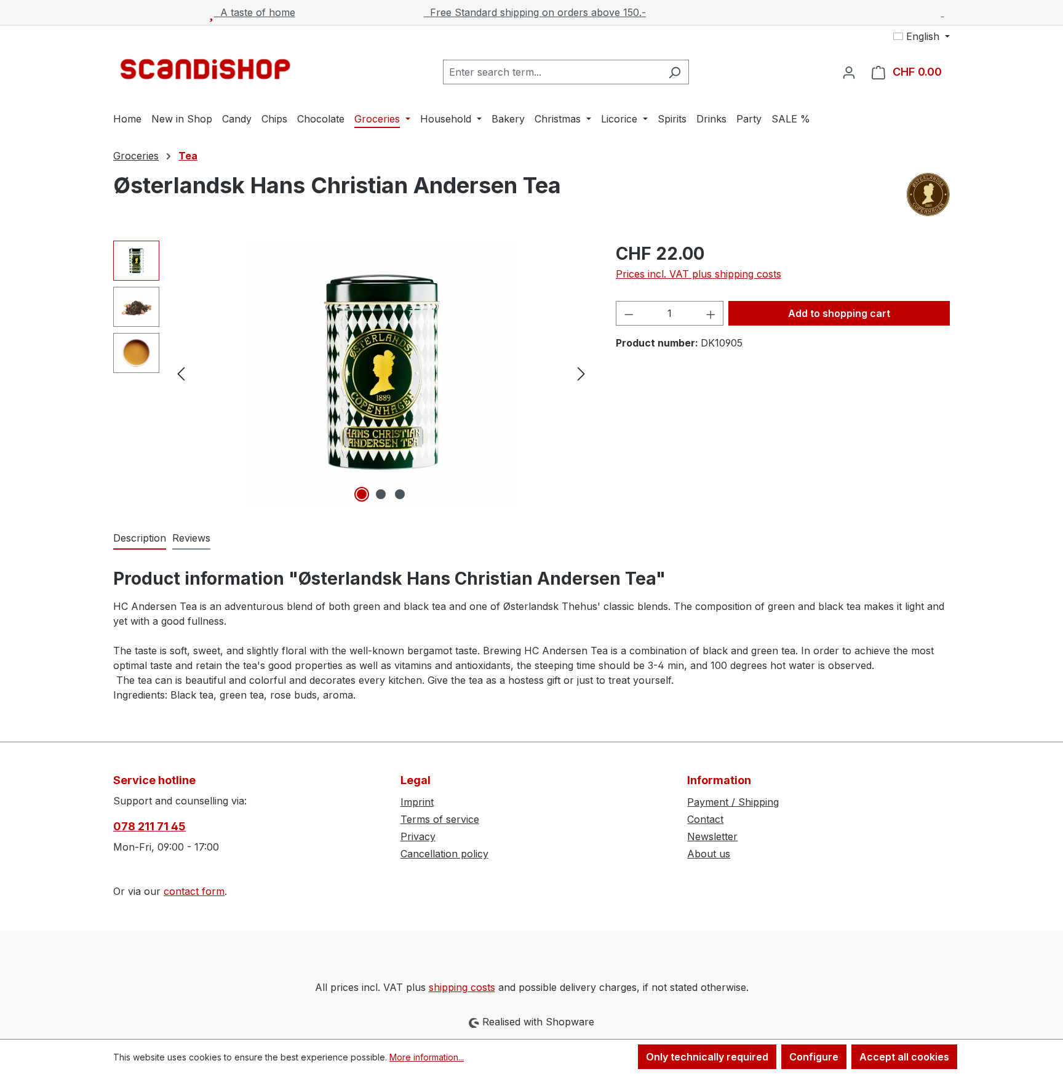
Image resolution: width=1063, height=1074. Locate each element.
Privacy (418, 836)
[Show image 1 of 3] (362, 494)
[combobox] (552, 72)
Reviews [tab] (191, 538)
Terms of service (439, 819)
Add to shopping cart (839, 313)
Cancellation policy (444, 854)
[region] (352, 373)
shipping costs (462, 987)
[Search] (674, 72)
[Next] (581, 373)
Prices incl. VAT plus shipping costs (698, 274)
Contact (705, 819)
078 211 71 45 (149, 826)
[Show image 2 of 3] (381, 494)
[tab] (139, 538)
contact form (194, 891)
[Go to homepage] (205, 69)
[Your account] (849, 72)
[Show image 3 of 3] (400, 494)
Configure (813, 1057)
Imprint (417, 802)
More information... (426, 1057)
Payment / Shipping (733, 802)
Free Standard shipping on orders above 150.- (535, 12)
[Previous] (181, 373)
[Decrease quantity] (629, 313)
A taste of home (254, 12)
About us (708, 854)
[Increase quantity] (711, 313)
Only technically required (707, 1057)
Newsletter (712, 836)
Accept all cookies (904, 1057)
